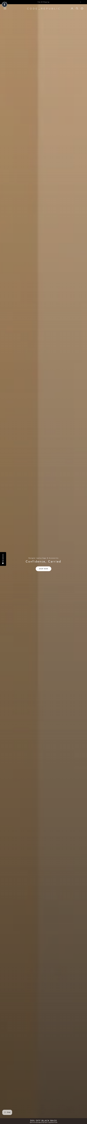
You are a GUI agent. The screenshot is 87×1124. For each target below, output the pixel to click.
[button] (4, 4)
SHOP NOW (43, 569)
